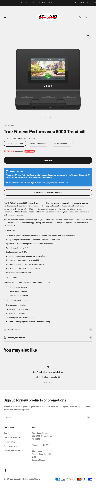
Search (6, 433)
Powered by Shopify (32, 479)
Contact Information (12, 450)
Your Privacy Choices (12, 437)
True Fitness (9, 125)
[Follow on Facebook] (5, 470)
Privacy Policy (9, 442)
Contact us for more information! (48, 192)
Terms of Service (11, 446)
